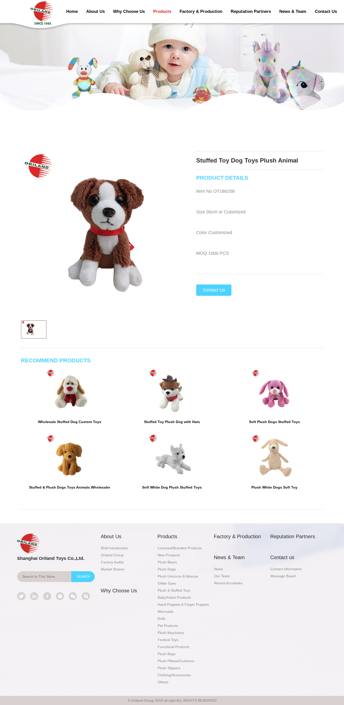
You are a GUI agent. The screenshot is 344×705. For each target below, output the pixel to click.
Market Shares (112, 569)
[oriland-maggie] (86, 596)
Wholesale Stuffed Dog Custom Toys (69, 422)
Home (72, 11)
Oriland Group (112, 555)
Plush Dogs (167, 569)
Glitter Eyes (167, 583)
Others (163, 682)
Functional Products (173, 647)
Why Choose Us (129, 11)
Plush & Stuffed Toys (174, 590)
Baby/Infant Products (174, 597)
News (218, 569)
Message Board (283, 576)
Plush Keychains (171, 633)
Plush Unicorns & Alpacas (178, 576)
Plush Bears (167, 562)
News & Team (292, 11)
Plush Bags (167, 654)
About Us (95, 11)
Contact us (282, 557)
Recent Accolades (228, 583)
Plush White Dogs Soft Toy (274, 487)
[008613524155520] (60, 596)
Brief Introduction (114, 548)
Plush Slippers (169, 668)
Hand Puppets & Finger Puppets (183, 604)
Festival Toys (168, 640)
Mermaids (166, 612)
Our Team (222, 576)
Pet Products (168, 626)
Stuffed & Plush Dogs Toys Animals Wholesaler (69, 487)
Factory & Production (201, 11)
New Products (169, 555)
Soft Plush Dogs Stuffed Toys (274, 422)
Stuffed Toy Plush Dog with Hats (172, 422)
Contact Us (326, 11)
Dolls (161, 619)
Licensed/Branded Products (180, 548)
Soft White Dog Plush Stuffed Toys (172, 487)
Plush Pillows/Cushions (176, 661)
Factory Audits (112, 562)
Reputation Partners (251, 11)
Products (162, 11)
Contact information (286, 569)
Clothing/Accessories (174, 675)
